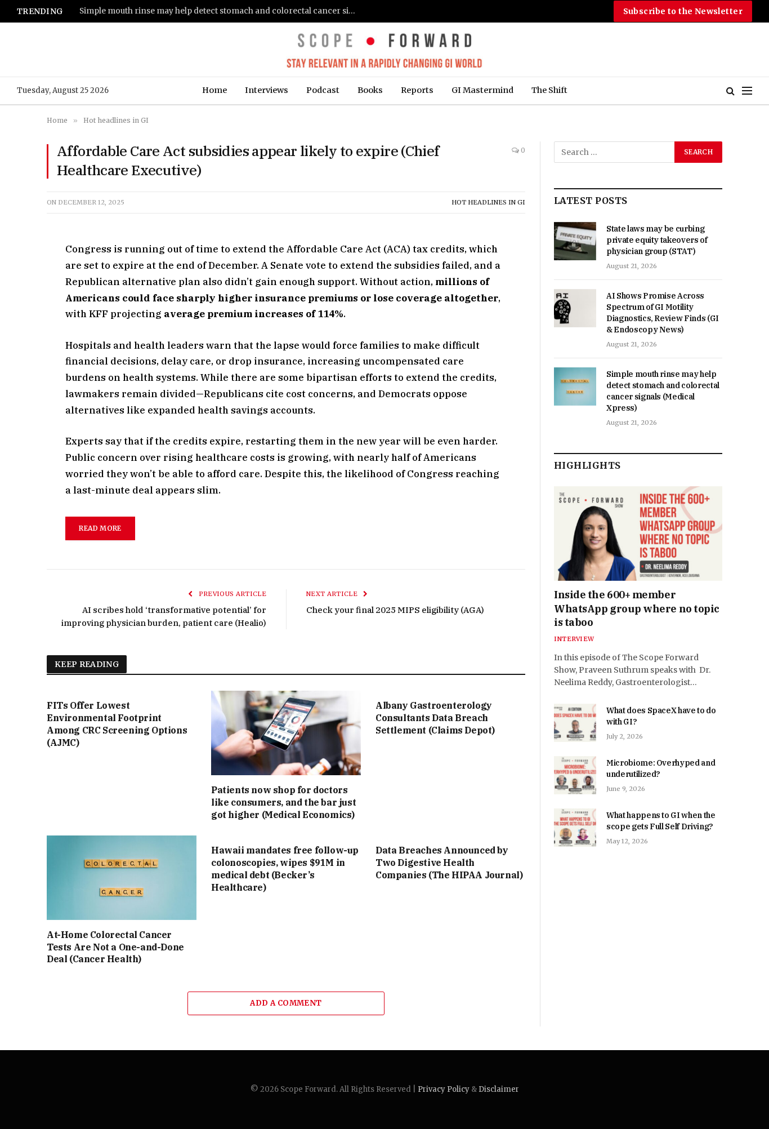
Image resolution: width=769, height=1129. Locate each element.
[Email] (16, 381)
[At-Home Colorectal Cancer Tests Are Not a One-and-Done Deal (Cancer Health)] (121, 877)
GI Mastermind (482, 90)
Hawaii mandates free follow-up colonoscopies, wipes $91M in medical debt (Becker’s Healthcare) (285, 868)
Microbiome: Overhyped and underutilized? (660, 768)
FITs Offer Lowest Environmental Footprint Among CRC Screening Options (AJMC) (117, 724)
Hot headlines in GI (488, 202)
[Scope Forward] (384, 50)
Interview (574, 639)
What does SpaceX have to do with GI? (661, 716)
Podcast (322, 90)
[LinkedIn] (16, 329)
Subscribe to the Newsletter (683, 11)
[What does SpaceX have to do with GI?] (575, 723)
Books (370, 90)
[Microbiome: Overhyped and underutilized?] (575, 775)
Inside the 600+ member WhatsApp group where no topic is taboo (636, 608)
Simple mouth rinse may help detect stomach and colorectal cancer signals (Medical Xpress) (220, 11)
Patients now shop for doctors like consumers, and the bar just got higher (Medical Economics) (283, 802)
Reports (417, 90)
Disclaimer (499, 1089)
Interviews (266, 90)
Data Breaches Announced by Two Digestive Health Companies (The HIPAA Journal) (448, 862)
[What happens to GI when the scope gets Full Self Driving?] (575, 827)
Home (214, 90)
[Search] (730, 91)
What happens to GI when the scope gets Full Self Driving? (661, 821)
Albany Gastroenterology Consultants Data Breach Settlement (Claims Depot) (435, 718)
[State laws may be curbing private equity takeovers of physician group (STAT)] (575, 241)
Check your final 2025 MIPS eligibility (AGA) (395, 609)
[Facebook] (16, 277)
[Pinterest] (16, 355)
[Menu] (747, 91)
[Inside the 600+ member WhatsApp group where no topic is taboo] (638, 533)
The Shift (549, 90)
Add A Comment (285, 1003)
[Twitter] (16, 303)
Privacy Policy (444, 1089)
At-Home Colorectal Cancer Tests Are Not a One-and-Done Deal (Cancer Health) (115, 947)
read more (100, 528)
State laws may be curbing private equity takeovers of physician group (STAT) (657, 240)
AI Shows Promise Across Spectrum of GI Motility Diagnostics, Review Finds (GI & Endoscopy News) (662, 313)
